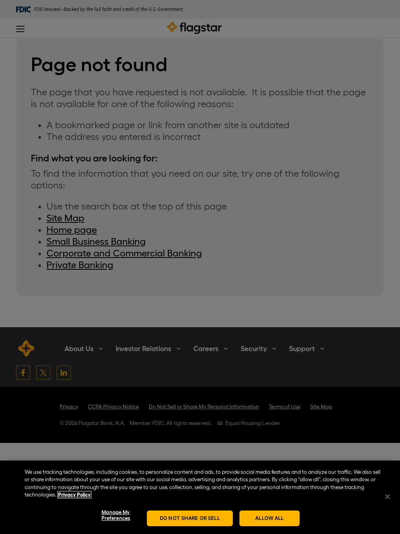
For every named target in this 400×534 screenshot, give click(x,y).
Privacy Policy (74, 495)
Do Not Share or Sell (190, 518)
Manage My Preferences (116, 515)
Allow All (269, 518)
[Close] (387, 496)
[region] (200, 497)
